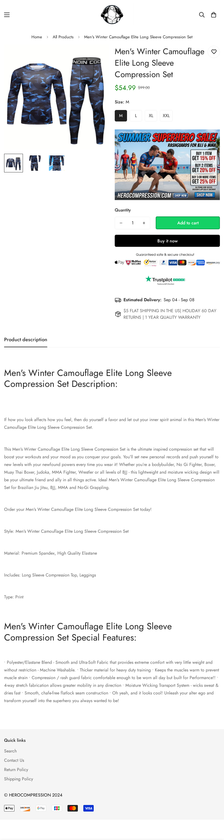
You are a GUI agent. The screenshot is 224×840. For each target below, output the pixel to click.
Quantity (123, 210)
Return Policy (16, 769)
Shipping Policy (18, 779)
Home (36, 37)
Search (10, 751)
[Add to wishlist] (214, 52)
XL (151, 115)
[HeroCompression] (112, 15)
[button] (213, 14)
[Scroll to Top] (213, 810)
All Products (63, 37)
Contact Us (14, 760)
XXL (166, 115)
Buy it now (167, 241)
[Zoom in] (98, 56)
